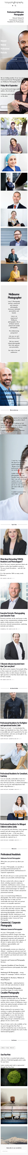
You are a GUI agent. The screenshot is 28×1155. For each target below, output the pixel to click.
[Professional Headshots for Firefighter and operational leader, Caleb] (14, 706)
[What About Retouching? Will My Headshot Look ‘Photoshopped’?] (14, 542)
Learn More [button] (14, 59)
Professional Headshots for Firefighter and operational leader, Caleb (13, 724)
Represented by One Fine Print (9, 996)
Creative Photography (10, 992)
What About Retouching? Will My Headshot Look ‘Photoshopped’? (11, 560)
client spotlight (4, 738)
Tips (1, 578)
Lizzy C (13, 578)
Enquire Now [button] (14, 107)
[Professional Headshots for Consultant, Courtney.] (14, 756)
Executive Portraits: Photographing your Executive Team (12, 614)
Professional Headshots (11, 854)
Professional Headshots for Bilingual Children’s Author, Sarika (13, 825)
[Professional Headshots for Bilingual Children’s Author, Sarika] (14, 807)
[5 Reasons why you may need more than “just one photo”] (14, 646)
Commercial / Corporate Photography (10, 924)
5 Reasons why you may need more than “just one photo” (12, 665)
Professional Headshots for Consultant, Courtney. (13, 774)
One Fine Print (5, 1054)
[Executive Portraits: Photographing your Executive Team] (14, 596)
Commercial (3, 629)
